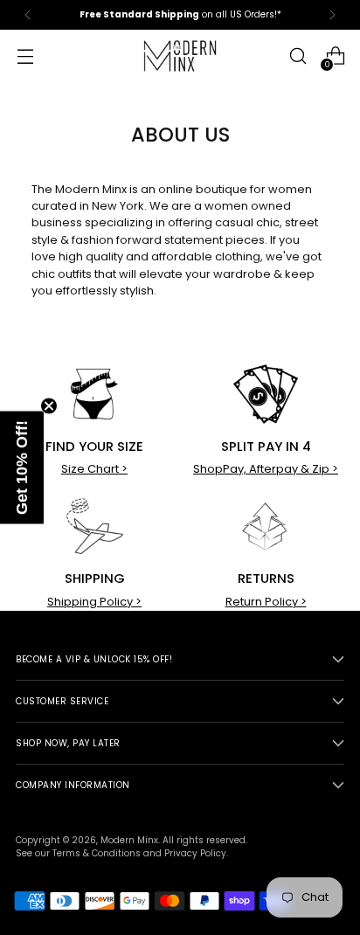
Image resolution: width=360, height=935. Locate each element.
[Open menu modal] (25, 56)
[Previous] (28, 15)
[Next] (332, 15)
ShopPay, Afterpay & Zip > (265, 469)
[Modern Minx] (180, 56)
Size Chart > (94, 469)
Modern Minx (129, 840)
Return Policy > (266, 601)
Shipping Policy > (94, 601)
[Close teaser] (49, 406)
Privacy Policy (195, 853)
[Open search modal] (297, 56)
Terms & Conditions (96, 853)
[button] (22, 468)
